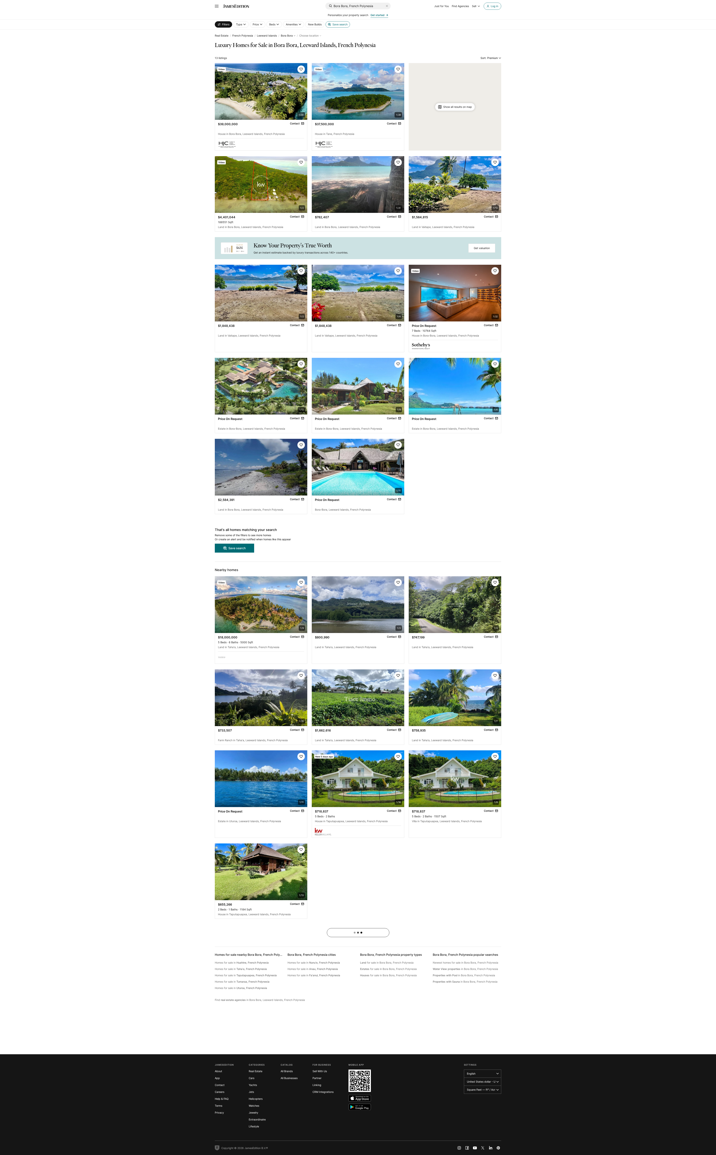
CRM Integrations (323, 1091)
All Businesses (289, 1078)
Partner (317, 1078)
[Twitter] (483, 1148)
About (218, 1071)
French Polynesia (242, 35)
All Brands (287, 1071)
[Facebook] (467, 1148)
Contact (219, 1085)
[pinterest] (498, 1148)
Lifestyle (254, 1126)
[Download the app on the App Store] (359, 1098)
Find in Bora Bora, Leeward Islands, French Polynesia (260, 999)
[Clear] (387, 6)
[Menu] (216, 6)
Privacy (219, 1112)
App (217, 1078)
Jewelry (253, 1112)
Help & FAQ (222, 1098)
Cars (251, 1078)
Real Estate (221, 35)
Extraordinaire (257, 1119)
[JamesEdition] (236, 6)
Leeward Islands (267, 35)
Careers (219, 1091)
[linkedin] (490, 1148)
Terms (218, 1105)
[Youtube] (475, 1148)
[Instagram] (459, 1148)
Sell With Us (320, 1071)
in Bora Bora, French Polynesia (465, 968)
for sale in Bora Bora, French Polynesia (387, 962)
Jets (251, 1091)
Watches (254, 1105)
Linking (317, 1085)
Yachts (253, 1085)
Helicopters (256, 1098)
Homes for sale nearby (251, 954)
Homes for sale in (242, 962)
